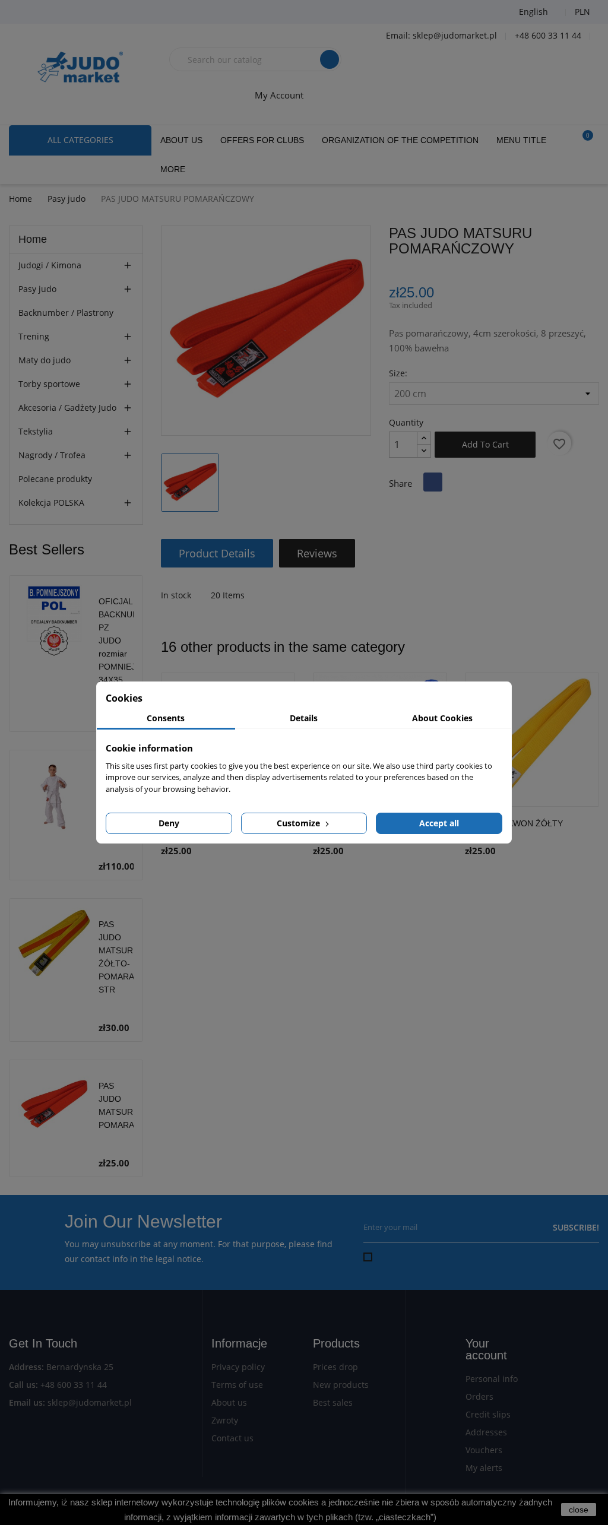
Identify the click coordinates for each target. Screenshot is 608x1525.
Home (32, 239)
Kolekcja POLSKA (51, 502)
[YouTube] (56, 12)
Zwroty (224, 1420)
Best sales (333, 1402)
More (172, 169)
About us (229, 1402)
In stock (176, 595)
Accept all (439, 823)
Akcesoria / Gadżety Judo (67, 407)
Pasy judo (37, 288)
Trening (33, 336)
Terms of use (237, 1384)
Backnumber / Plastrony (65, 312)
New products (341, 1384)
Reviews (317, 553)
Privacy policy (238, 1366)
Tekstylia (35, 431)
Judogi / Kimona (49, 265)
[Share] (432, 482)
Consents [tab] (166, 718)
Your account (486, 1349)
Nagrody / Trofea (52, 455)
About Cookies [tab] (442, 718)
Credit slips (488, 1414)
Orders (479, 1396)
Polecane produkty (55, 478)
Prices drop (335, 1366)
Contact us (232, 1438)
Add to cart (485, 444)
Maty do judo (44, 360)
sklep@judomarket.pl (90, 1402)
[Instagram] (86, 12)
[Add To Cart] (587, 835)
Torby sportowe (49, 383)
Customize (299, 823)
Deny (169, 823)
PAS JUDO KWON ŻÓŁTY (514, 823)
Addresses (486, 1432)
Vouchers (484, 1450)
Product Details (217, 553)
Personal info (492, 1378)
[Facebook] (27, 12)
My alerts (484, 1467)
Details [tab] (304, 718)
